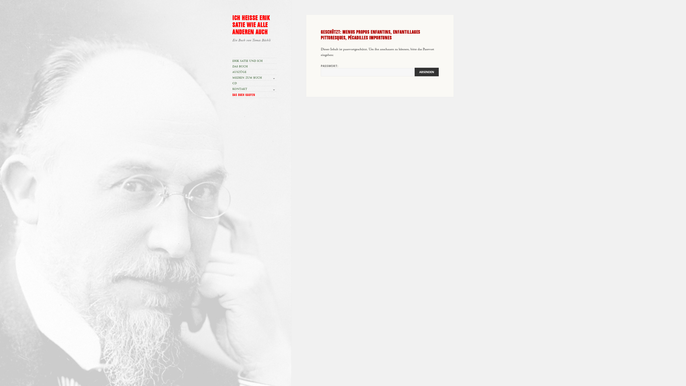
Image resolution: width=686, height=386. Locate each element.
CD (234, 83)
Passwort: (329, 66)
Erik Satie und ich (247, 61)
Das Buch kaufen (243, 95)
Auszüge (239, 72)
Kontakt (239, 89)
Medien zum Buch (247, 78)
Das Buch (240, 66)
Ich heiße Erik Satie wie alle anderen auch (251, 25)
